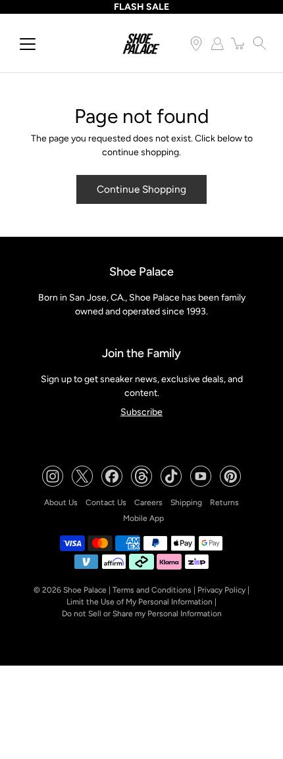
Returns (224, 502)
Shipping (186, 502)
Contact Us (106, 502)
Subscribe (141, 412)
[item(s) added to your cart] (238, 43)
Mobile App (143, 518)
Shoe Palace (85, 590)
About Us (61, 502)
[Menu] (27, 44)
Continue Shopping (141, 189)
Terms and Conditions (152, 590)
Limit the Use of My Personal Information (139, 601)
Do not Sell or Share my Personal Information (142, 613)
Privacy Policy (221, 590)
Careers (148, 502)
